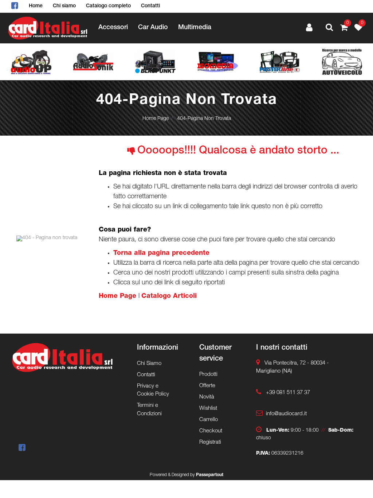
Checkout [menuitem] (210, 431)
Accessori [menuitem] (113, 27)
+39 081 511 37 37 (288, 393)
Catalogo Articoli (169, 296)
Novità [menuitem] (206, 397)
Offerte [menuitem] (207, 386)
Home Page (155, 118)
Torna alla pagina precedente (161, 253)
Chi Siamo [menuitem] (149, 363)
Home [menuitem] (36, 6)
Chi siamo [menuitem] (64, 6)
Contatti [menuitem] (150, 6)
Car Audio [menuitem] (153, 27)
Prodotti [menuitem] (208, 374)
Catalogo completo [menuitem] (108, 6)
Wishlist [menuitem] (208, 408)
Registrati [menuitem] (210, 442)
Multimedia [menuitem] (194, 27)
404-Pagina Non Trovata (204, 118)
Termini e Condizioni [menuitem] (149, 410)
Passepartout (209, 475)
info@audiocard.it (286, 414)
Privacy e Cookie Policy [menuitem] (153, 390)
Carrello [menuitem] (208, 420)
